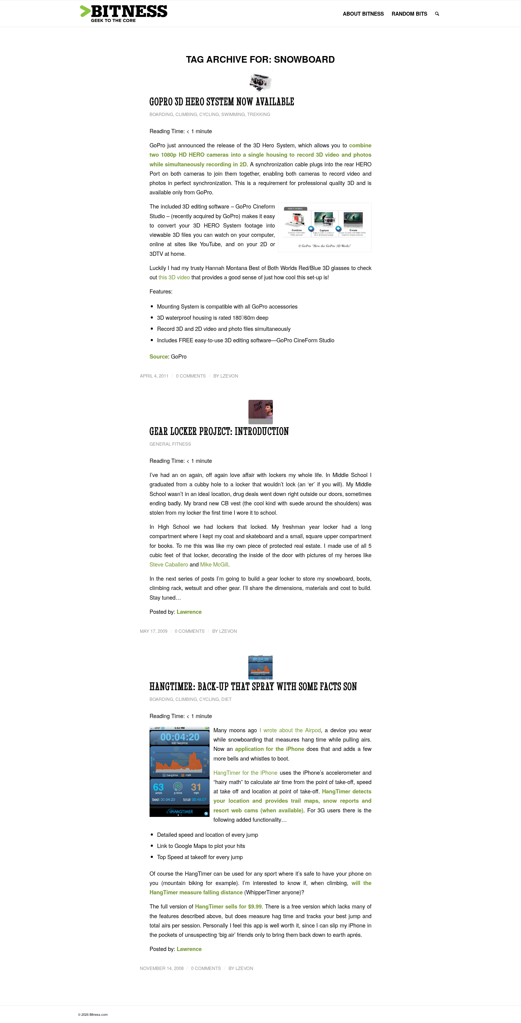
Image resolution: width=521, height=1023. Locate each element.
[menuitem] (363, 13)
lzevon (229, 375)
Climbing (186, 114)
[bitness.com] (123, 13)
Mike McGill (214, 564)
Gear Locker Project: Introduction (219, 431)
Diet (226, 699)
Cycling (209, 114)
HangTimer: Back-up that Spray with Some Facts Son (253, 686)
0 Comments (191, 375)
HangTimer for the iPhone (245, 772)
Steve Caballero (169, 564)
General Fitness (170, 444)
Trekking (258, 114)
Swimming (233, 114)
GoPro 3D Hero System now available (222, 101)
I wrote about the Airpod (290, 730)
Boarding (161, 114)
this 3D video (174, 277)
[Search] (437, 13)
